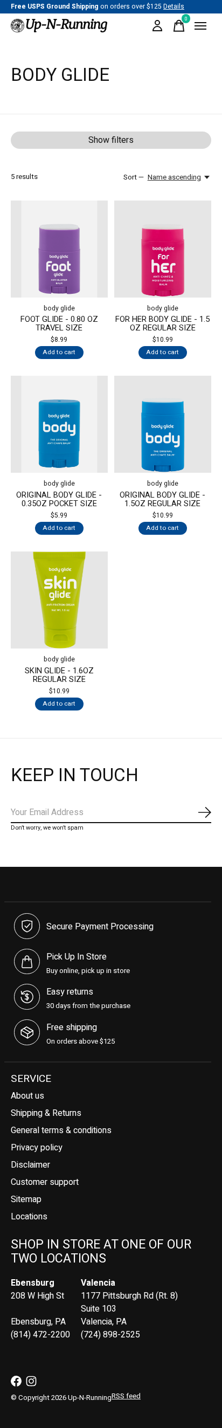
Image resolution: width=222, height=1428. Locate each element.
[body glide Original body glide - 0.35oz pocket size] (59, 424)
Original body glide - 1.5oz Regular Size (162, 499)
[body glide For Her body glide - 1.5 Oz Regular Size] (162, 249)
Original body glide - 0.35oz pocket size (59, 499)
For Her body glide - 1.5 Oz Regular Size (162, 324)
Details (173, 6)
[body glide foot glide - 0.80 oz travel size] (59, 249)
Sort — (133, 177)
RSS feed (126, 1396)
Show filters (111, 140)
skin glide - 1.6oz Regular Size (59, 675)
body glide (59, 308)
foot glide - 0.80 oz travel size (59, 324)
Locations (29, 1216)
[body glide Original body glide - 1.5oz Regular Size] (162, 424)
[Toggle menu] (200, 26)
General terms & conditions (61, 1130)
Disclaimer (30, 1164)
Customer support (45, 1182)
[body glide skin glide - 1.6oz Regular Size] (59, 600)
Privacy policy (37, 1147)
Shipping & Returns (46, 1113)
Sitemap (26, 1199)
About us (27, 1095)
